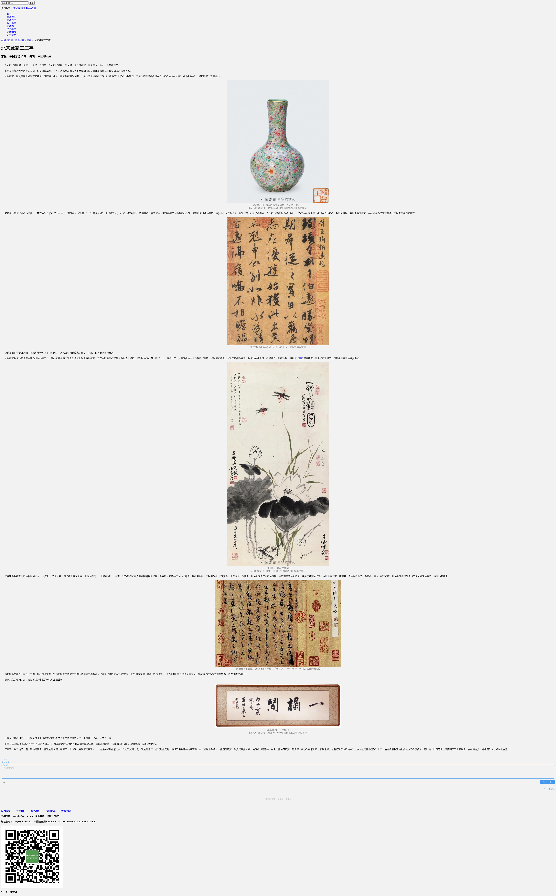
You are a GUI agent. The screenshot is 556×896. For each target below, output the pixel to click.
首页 (9, 13)
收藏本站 (66, 811)
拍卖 (23, 8)
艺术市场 (11, 20)
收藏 (33, 8)
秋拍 (28, 8)
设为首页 (5, 811)
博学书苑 (19, 40)
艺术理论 (11, 16)
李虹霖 (16, 8)
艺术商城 (11, 32)
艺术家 (10, 26)
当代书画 (11, 29)
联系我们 (36, 811)
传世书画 (11, 23)
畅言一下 (547, 782)
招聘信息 (51, 811)
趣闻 (29, 40)
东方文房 (11, 35)
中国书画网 (7, 40)
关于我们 (20, 811)
